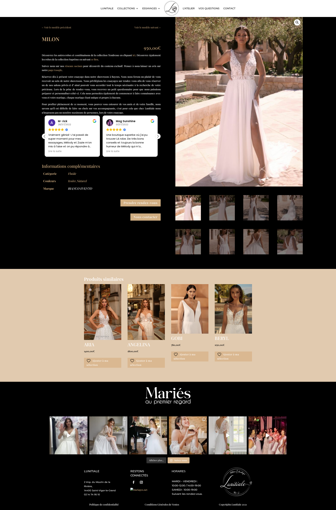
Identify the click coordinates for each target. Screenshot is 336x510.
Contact (229, 8)
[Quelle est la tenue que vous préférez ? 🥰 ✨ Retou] (148, 435)
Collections (126, 8)
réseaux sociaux (73, 66)
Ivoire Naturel (77, 181)
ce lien (94, 59)
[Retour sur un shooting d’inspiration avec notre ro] (108, 435)
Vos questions (208, 8)
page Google (55, 70)
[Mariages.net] (138, 489)
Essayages (149, 8)
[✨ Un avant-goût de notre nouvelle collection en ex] (69, 435)
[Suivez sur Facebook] (133, 482)
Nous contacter (146, 217)
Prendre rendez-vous (141, 203)
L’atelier (189, 8)
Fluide (72, 173)
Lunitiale (107, 8)
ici (134, 55)
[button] (157, 136)
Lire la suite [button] (68, 151)
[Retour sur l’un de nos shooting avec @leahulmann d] (188, 435)
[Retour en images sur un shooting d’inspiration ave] (228, 435)
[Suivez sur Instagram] (141, 482)
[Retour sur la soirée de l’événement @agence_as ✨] (267, 435)
